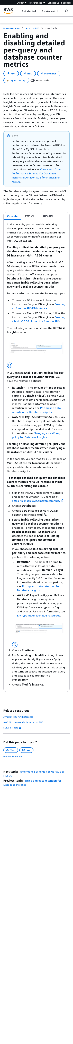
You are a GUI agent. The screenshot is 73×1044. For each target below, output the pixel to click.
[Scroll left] (19, 11)
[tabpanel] (36, 456)
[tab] (12, 216)
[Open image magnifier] (9, 365)
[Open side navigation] (5, 20)
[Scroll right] (58, 11)
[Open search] (66, 11)
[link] (51, 28)
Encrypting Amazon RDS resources (38, 615)
